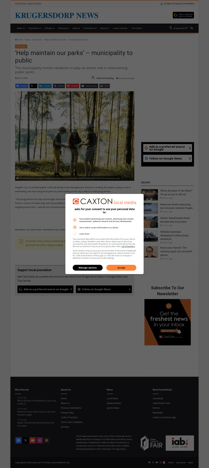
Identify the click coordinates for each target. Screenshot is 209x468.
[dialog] (104, 234)
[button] (104, 234)
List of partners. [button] (128, 246)
